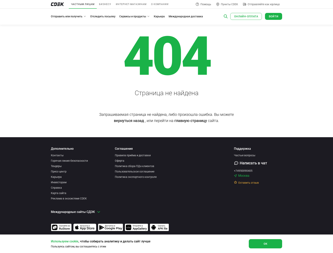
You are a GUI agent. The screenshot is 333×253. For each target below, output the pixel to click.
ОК (265, 243)
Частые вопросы (244, 155)
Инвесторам (58, 182)
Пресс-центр (58, 171)
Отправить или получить (66, 16)
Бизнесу (105, 4)
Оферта (119, 160)
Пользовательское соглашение (134, 171)
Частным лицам (82, 4)
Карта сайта (58, 193)
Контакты (57, 155)
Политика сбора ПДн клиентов (134, 166)
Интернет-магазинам (131, 4)
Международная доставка (186, 16)
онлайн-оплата (246, 16)
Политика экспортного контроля (136, 176)
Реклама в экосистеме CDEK (69, 198)
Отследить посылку (102, 16)
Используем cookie (64, 241)
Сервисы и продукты (132, 16)
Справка (56, 187)
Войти (273, 16)
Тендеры (56, 166)
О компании (160, 4)
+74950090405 (243, 170)
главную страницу (190, 120)
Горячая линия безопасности (69, 160)
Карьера (159, 16)
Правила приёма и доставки (133, 155)
